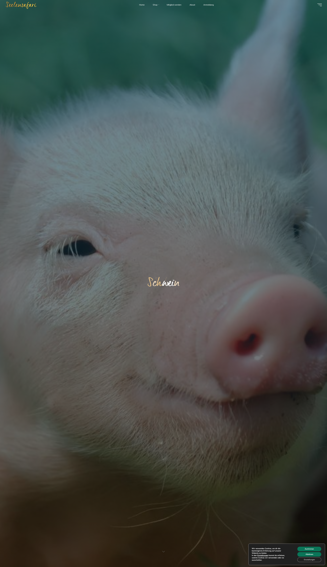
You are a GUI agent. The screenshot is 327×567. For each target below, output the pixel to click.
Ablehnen (309, 554)
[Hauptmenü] (319, 5)
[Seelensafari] (21, 4)
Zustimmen (309, 549)
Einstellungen (262, 555)
